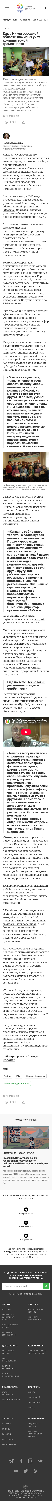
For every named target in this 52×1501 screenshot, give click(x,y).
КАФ (18, 1076)
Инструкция (9, 1153)
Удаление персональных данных (35, 1434)
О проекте (6, 1424)
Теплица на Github (11, 1400)
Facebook (21, 1461)
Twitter (26, 1471)
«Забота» (9, 210)
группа (7, 913)
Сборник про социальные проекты (8, 1317)
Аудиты (31, 1392)
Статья (6, 29)
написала (9, 657)
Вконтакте (40, 1461)
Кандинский (34, 1397)
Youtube (16, 1471)
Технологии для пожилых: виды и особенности (26, 685)
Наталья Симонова (35, 1076)
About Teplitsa (9, 1445)
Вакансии (7, 1434)
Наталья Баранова (13, 142)
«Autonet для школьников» (17, 1043)
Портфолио (7, 1439)
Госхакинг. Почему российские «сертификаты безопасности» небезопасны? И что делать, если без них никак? (25, 1162)
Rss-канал (36, 1471)
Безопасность (41, 20)
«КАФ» (41, 216)
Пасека (31, 1408)
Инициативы (10, 20)
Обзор (21, 1153)
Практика (6, 1310)
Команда (6, 1429)
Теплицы (38, 175)
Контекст (25, 20)
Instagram (31, 1461)
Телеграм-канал (11, 1461)
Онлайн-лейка (35, 1403)
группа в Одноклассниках (19, 924)
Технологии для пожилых (17, 1083)
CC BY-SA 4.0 (31, 1498)
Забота (7, 1076)
